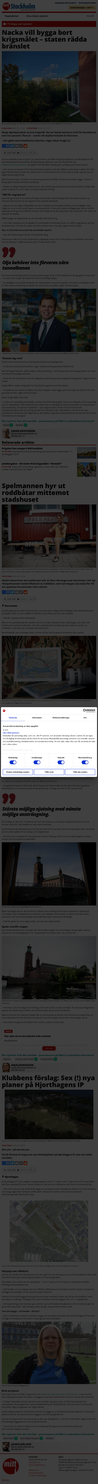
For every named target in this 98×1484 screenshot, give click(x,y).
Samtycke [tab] (13, 718)
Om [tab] (85, 718)
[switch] (37, 762)
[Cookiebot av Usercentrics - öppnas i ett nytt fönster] (84, 710)
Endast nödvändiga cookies (17, 772)
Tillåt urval (49, 772)
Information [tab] (37, 718)
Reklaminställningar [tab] (61, 718)
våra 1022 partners (11, 733)
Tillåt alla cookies (80, 772)
